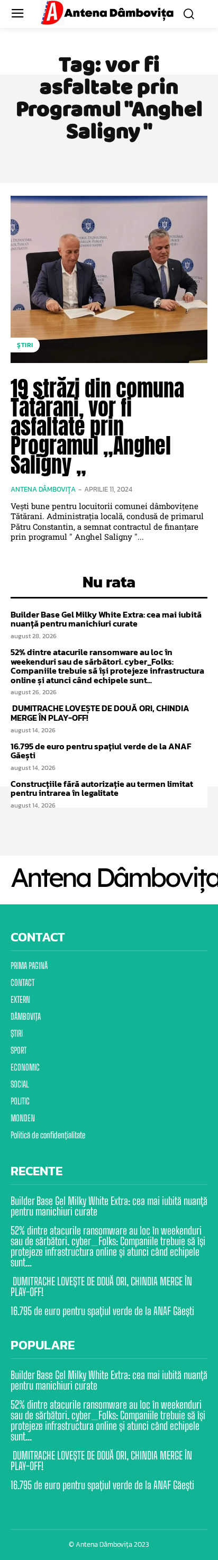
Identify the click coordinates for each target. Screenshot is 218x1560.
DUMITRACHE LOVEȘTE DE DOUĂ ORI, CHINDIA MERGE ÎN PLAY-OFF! (100, 713)
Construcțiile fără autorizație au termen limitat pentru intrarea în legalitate (102, 788)
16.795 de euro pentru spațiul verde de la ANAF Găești (101, 751)
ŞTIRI (25, 345)
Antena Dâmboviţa (43, 489)
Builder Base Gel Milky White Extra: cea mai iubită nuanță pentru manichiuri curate (106, 619)
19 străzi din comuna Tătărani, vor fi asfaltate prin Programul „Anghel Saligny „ (97, 426)
